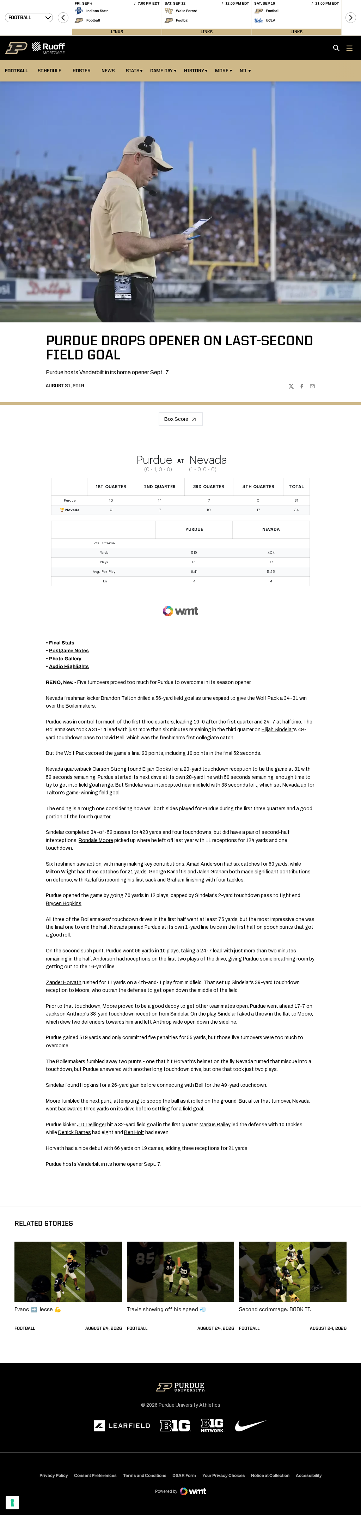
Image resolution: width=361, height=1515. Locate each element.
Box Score (176, 419)
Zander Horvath (63, 982)
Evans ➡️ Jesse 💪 (37, 1310)
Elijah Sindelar (277, 729)
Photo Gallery (65, 658)
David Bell (113, 737)
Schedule (49, 70)
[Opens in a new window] (122, 1425)
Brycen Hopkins (63, 903)
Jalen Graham (212, 871)
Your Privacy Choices (223, 1475)
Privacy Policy (53, 1475)
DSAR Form (184, 1475)
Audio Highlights (69, 666)
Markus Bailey (215, 1124)
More (221, 70)
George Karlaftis (167, 871)
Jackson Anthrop (65, 1014)
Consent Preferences (95, 1475)
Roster (82, 70)
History (194, 70)
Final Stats (61, 643)
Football (24, 1328)
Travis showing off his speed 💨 (167, 1310)
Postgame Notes (69, 650)
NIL (243, 70)
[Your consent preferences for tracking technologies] (12, 1502)
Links (117, 32)
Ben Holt (134, 1132)
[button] (63, 17)
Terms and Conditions (144, 1475)
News (108, 70)
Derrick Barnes (74, 1132)
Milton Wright (61, 871)
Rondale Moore (96, 840)
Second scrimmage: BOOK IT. (275, 1310)
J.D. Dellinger (91, 1124)
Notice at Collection (270, 1475)
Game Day (161, 70)
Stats (132, 70)
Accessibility (309, 1475)
